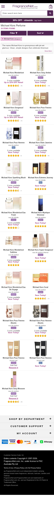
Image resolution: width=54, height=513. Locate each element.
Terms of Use (8, 468)
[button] (3, 6)
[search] (46, 6)
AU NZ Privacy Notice (33, 468)
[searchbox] (24, 13)
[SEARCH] (50, 13)
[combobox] (27, 13)
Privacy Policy (19, 468)
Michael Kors (12, 39)
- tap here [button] (27, 20)
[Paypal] (35, 441)
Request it (13, 368)
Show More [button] (48, 51)
